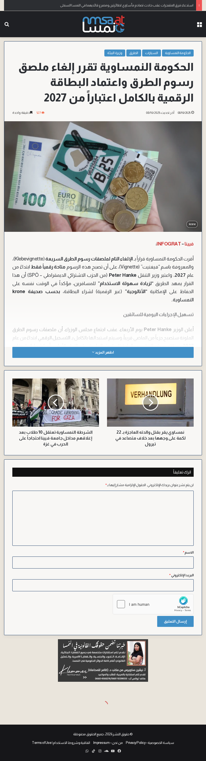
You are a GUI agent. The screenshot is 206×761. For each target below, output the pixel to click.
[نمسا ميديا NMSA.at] (103, 24)
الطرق (133, 53)
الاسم (188, 552)
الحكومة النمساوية (178, 53)
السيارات (151, 53)
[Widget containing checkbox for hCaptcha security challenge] (153, 604)
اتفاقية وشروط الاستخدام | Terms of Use (61, 743)
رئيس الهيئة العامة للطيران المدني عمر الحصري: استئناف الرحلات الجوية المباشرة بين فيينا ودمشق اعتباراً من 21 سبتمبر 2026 (108, 5)
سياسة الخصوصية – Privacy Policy (150, 743)
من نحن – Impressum (108, 743)
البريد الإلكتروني (181, 575)
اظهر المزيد (104, 352)
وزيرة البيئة (114, 53)
